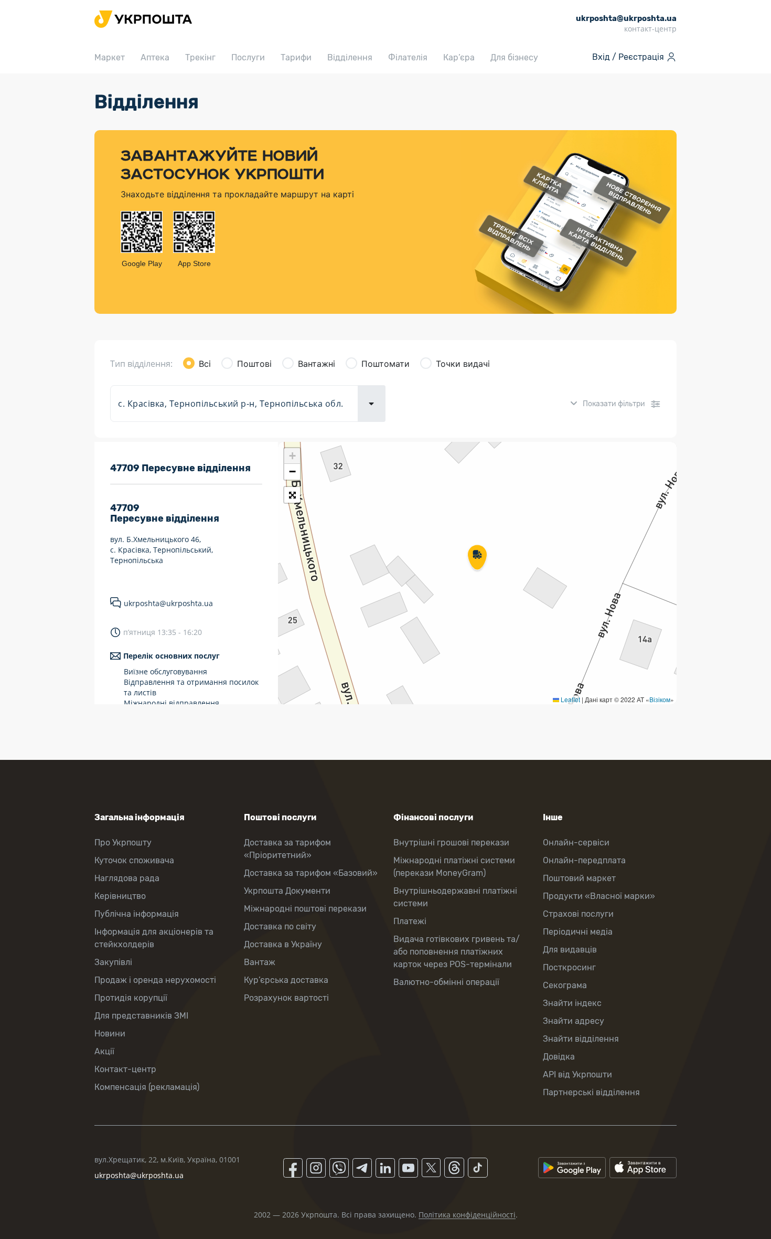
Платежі (409, 921)
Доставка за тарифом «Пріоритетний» (287, 849)
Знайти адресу (573, 1021)
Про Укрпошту (123, 843)
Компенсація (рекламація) (146, 1087)
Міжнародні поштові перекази (305, 909)
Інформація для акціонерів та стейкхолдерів (153, 938)
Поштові (254, 363)
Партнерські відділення (591, 1092)
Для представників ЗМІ (141, 1016)
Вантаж (259, 962)
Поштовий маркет (579, 878)
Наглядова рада (126, 878)
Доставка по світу (280, 926)
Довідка (559, 1057)
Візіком (659, 699)
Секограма (565, 985)
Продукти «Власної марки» (599, 896)
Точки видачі (463, 363)
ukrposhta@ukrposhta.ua (168, 603)
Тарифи (296, 57)
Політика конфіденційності (467, 1215)
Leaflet (569, 699)
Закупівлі (113, 962)
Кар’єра (459, 57)
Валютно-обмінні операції (446, 982)
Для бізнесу (514, 57)
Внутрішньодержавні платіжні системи (455, 897)
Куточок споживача (134, 860)
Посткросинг (569, 967)
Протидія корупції (130, 998)
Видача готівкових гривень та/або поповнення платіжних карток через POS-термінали (456, 951)
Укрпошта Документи (287, 891)
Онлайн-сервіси (576, 843)
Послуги (248, 57)
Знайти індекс (572, 1003)
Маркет (109, 57)
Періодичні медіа (578, 932)
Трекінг (200, 57)
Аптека (155, 57)
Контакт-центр (125, 1069)
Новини (109, 1034)
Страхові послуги (578, 914)
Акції (104, 1051)
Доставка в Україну (283, 944)
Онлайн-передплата (584, 860)
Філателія (407, 57)
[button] (477, 558)
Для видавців (570, 950)
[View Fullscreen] (292, 495)
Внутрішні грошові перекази (451, 843)
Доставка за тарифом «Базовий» (311, 873)
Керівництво (120, 896)
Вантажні (316, 363)
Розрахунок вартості (286, 998)
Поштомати (385, 363)
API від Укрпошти (577, 1074)
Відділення (349, 57)
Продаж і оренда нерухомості (155, 980)
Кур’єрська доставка (286, 980)
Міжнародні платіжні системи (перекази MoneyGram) (454, 866)
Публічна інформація (136, 914)
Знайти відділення (581, 1039)
